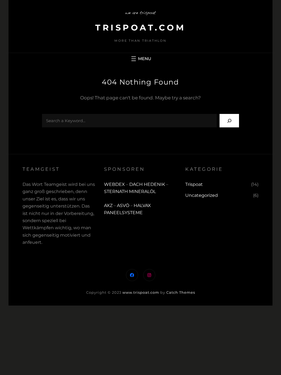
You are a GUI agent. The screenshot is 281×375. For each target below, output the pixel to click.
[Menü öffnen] (140, 59)
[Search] (229, 120)
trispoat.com (140, 28)
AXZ (108, 205)
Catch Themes (180, 292)
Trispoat (194, 184)
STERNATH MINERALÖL (130, 191)
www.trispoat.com (140, 292)
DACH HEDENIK (147, 184)
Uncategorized (201, 195)
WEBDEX (115, 184)
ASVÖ (123, 205)
